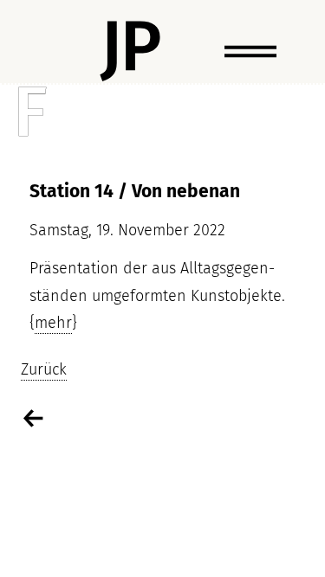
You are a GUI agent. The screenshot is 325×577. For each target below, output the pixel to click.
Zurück (44, 369)
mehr (53, 322)
